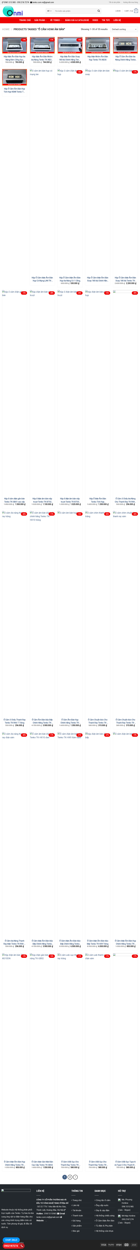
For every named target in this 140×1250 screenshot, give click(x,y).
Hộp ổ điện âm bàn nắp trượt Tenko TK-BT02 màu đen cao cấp (42, 500)
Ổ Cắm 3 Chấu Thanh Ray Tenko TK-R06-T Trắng (15, 721)
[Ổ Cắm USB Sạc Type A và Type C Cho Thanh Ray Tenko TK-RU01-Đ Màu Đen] (125, 1056)
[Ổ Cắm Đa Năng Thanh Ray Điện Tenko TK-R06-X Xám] (14, 835)
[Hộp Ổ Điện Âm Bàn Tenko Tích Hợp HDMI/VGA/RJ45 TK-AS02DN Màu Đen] (97, 393)
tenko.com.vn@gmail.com (43, 2)
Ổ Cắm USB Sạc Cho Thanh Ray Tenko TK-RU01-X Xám (97, 1163)
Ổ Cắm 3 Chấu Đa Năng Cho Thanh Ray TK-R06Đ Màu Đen (125, 500)
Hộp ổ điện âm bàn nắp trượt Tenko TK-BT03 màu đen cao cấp (70, 500)
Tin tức (106, 20)
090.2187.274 (128, 1219)
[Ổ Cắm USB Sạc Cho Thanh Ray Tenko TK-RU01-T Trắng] (70, 1056)
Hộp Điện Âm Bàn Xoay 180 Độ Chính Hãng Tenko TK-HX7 (70, 58)
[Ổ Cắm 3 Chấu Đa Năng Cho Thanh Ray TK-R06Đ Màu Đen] (125, 393)
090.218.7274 (23, 2)
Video (95, 20)
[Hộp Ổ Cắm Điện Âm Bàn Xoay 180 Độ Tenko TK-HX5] (125, 172)
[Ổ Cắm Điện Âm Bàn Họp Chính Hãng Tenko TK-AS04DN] (125, 835)
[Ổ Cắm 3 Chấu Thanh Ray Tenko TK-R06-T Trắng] (14, 614)
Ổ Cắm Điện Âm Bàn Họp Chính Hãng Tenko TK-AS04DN (125, 942)
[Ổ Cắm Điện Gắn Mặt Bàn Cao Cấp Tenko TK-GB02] (42, 1056)
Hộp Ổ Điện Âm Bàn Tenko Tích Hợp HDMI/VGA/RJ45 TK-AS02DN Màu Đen (98, 500)
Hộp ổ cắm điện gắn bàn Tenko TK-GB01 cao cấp (14, 500)
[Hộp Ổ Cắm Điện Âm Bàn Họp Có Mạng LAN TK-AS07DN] (42, 172)
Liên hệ (117, 20)
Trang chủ (25, 20)
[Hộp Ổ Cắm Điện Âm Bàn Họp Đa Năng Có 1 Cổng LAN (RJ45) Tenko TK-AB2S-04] (70, 172)
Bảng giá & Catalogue (77, 20)
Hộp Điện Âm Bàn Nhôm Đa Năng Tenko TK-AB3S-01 (42, 58)
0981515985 (50, 1213)
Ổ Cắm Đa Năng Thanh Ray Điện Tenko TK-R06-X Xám (14, 942)
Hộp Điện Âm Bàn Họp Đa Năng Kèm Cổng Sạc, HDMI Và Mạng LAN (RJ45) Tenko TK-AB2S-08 (14, 58)
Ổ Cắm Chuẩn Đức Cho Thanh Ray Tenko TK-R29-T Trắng (97, 721)
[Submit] (98, 11)
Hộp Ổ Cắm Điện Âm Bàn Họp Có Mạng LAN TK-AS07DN (42, 279)
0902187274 (11, 1245)
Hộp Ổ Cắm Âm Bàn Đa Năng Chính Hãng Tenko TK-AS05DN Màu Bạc (125, 58)
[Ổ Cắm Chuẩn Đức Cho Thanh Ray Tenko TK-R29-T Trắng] (97, 614)
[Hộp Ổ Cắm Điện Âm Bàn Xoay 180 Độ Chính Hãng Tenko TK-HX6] (97, 172)
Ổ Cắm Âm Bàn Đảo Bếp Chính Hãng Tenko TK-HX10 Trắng (42, 721)
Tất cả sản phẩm (114, 2)
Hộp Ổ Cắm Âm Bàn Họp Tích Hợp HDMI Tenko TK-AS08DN (14, 90)
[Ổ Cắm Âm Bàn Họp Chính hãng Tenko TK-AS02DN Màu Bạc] (70, 614)
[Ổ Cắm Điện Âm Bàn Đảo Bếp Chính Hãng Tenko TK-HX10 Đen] (42, 835)
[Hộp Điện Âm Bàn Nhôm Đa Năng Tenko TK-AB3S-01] (42, 45)
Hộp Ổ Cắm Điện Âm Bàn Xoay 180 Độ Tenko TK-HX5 (125, 279)
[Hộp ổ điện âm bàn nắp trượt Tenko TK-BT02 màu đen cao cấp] (42, 393)
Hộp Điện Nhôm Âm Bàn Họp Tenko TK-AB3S (98, 58)
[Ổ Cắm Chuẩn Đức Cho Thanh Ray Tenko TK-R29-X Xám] (125, 614)
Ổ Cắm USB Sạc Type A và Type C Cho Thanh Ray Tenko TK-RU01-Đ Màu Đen (125, 1163)
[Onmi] (22, 11)
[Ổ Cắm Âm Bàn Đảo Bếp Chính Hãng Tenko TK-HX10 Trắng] (42, 614)
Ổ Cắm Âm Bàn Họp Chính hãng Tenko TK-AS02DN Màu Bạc (70, 721)
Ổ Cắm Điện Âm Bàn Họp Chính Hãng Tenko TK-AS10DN (14, 1163)
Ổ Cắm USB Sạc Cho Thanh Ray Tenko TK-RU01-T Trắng (70, 1163)
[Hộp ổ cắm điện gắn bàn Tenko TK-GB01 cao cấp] (14, 393)
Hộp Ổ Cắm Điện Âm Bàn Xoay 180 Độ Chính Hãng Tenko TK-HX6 (97, 279)
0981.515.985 (10, 2)
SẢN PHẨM (39, 20)
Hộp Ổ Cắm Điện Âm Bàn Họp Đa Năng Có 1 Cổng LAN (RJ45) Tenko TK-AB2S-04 (70, 279)
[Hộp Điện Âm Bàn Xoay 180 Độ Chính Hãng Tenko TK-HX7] (70, 45)
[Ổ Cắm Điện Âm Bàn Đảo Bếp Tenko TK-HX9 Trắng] (97, 835)
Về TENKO (55, 20)
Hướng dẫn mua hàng (130, 2)
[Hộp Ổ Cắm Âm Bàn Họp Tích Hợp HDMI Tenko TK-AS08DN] (14, 77)
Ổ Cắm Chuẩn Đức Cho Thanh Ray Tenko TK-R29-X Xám (125, 721)
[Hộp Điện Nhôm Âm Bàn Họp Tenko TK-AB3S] (97, 45)
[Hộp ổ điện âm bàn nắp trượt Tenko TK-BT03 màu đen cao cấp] (70, 393)
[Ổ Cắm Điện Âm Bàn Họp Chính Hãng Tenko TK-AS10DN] (14, 1056)
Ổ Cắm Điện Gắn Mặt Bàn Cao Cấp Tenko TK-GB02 (42, 1163)
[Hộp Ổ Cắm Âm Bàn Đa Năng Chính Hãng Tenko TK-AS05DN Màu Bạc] (125, 45)
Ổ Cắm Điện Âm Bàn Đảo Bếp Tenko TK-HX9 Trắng (97, 942)
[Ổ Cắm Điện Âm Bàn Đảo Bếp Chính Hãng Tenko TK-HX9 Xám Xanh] (70, 835)
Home (6, 29)
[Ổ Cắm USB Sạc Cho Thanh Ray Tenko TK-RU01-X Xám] (97, 1056)
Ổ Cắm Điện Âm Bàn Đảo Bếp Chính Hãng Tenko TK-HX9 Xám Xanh (70, 942)
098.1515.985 (128, 1206)
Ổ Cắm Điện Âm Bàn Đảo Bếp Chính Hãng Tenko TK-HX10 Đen (42, 942)
